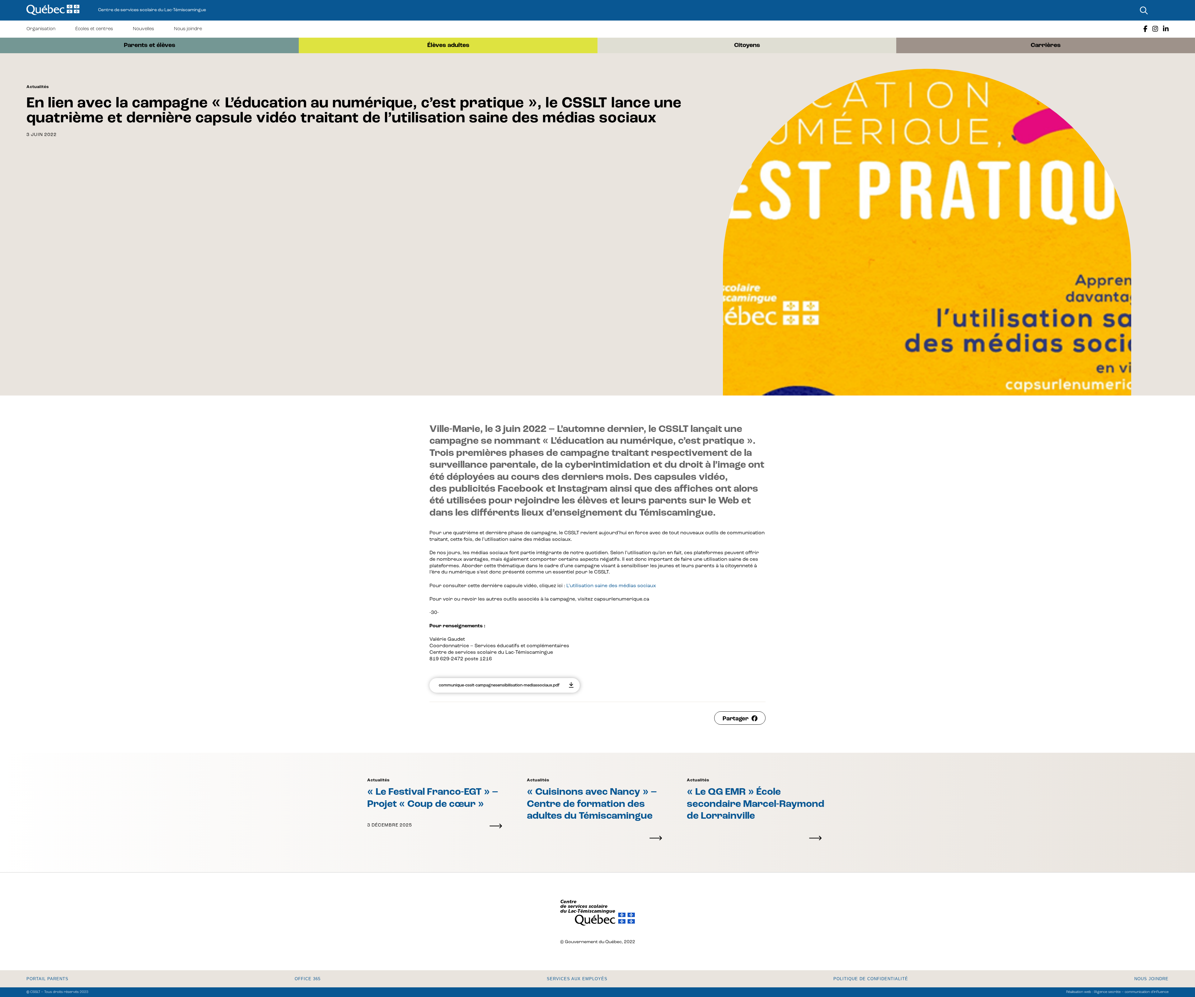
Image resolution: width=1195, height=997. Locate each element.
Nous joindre (188, 29)
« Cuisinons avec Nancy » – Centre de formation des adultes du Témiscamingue (592, 804)
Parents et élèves (149, 45)
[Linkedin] (1166, 29)
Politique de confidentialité (870, 978)
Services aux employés (577, 978)
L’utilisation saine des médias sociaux (611, 585)
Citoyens (747, 45)
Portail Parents (47, 978)
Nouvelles (143, 29)
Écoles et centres (94, 29)
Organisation (40, 29)
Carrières (1046, 45)
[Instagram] (1155, 29)
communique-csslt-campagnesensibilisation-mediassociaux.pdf (499, 685)
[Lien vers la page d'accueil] (52, 10)
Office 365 (308, 978)
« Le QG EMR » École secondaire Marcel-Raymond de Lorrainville (755, 804)
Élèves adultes (448, 45)
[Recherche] (1144, 10)
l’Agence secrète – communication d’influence (1131, 992)
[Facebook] (1145, 29)
